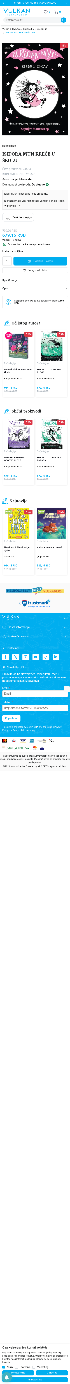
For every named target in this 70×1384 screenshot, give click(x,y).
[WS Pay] (41, 740)
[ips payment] (51, 740)
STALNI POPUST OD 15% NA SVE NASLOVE (35, 3)
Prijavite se (11, 718)
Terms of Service (21, 730)
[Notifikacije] (7, 1377)
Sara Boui (9, 556)
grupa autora (43, 556)
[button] (58, 12)
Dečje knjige (41, 29)
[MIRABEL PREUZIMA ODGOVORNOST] (18, 433)
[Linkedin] (56, 657)
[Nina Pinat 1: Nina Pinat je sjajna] (18, 523)
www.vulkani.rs (17, 766)
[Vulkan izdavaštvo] (16, 11)
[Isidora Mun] (7, 48)
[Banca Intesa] (15, 747)
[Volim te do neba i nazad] (51, 523)
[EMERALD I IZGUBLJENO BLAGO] (51, 345)
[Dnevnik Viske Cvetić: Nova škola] (18, 345)
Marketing (42, 1367)
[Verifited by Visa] (42, 747)
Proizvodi (27, 29)
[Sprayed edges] (8, 335)
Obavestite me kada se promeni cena (29, 244)
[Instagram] (25, 657)
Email (5, 687)
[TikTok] (46, 657)
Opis (5, 288)
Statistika (25, 1367)
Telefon (6, 702)
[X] (15, 657)
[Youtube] (35, 657)
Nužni (10, 1367)
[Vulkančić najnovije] (8, 512)
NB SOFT (42, 766)
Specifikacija (10, 280)
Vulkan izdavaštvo (11, 29)
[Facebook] (5, 657)
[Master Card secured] (35, 747)
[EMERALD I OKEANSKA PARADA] (51, 433)
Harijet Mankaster (21, 179)
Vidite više (10, 205)
